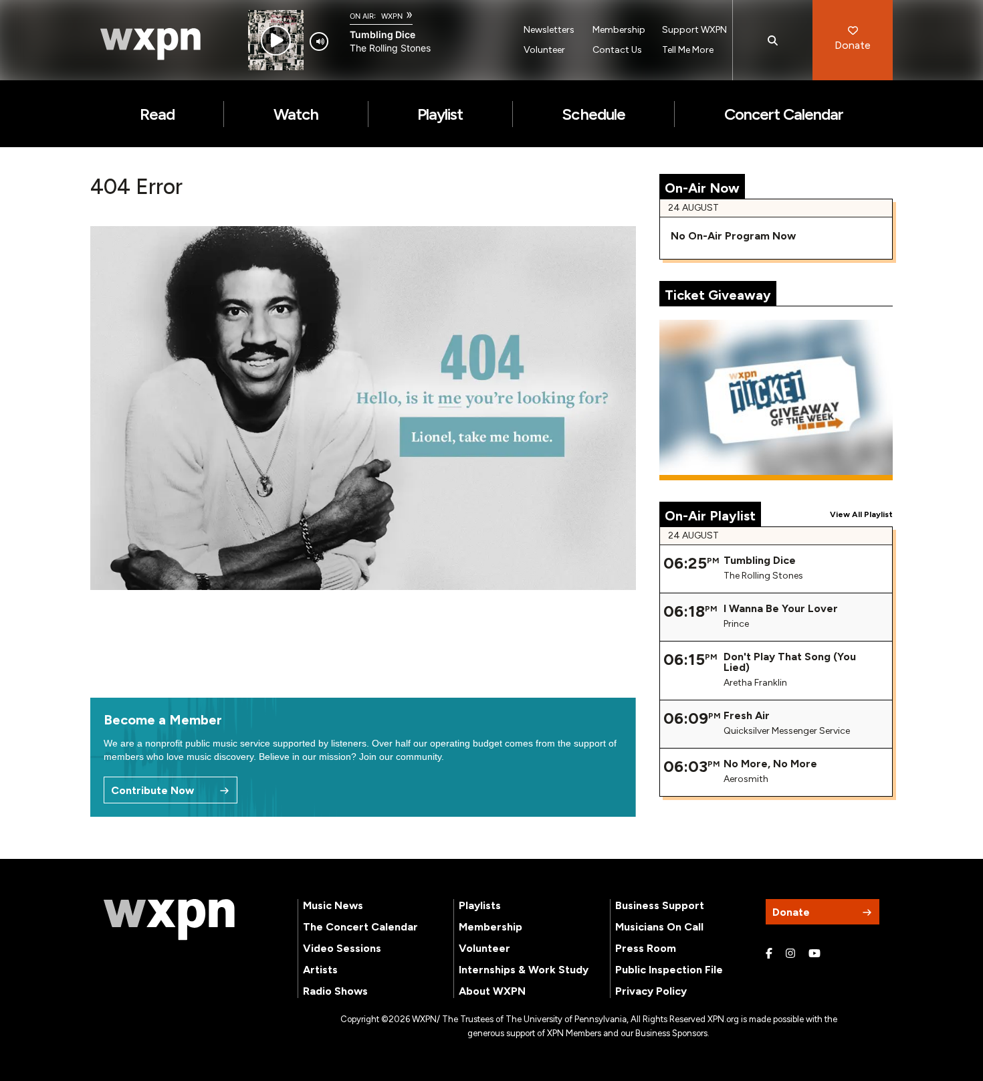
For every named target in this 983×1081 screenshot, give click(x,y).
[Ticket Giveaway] (776, 400)
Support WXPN (694, 29)
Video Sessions (342, 948)
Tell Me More (688, 50)
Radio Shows (335, 991)
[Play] (276, 40)
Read (157, 114)
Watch (296, 114)
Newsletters (549, 29)
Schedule (593, 114)
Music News (333, 905)
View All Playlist (861, 514)
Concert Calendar (784, 114)
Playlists (480, 905)
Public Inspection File (669, 969)
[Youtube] (814, 954)
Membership (618, 29)
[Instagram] (790, 954)
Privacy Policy (651, 991)
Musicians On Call (659, 926)
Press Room (645, 948)
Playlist (440, 114)
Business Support (659, 905)
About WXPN (492, 991)
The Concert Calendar (360, 926)
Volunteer (544, 50)
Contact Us (617, 50)
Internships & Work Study (523, 969)
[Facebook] (769, 954)
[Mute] (319, 41)
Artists (320, 969)
